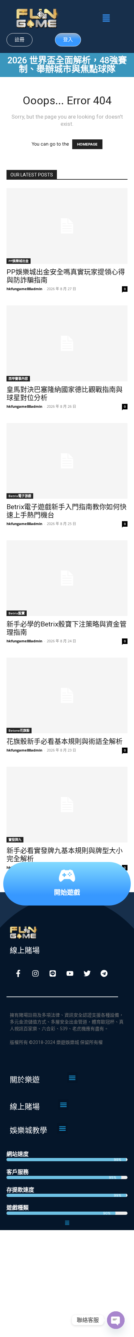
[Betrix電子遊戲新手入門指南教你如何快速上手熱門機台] (67, 461)
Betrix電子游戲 (19, 496)
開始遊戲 (67, 892)
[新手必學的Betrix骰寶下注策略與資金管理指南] (67, 578)
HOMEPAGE (87, 144)
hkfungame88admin (24, 288)
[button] (106, 18)
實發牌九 (14, 839)
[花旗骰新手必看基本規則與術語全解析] (67, 695)
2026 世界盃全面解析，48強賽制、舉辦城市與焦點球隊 (67, 64)
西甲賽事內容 (18, 378)
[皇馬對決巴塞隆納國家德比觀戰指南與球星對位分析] (67, 343)
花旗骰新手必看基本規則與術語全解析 (65, 741)
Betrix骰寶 (16, 613)
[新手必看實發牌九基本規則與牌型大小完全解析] (67, 804)
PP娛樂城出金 (18, 261)
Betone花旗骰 (19, 730)
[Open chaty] (116, 1320)
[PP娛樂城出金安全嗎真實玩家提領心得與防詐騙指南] (67, 226)
